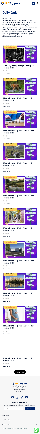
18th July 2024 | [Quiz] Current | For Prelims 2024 (18, 132)
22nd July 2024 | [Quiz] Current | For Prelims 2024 (18, 67)
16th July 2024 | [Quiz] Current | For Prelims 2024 (18, 197)
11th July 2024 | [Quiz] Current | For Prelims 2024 (18, 327)
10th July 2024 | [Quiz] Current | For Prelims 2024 (18, 359)
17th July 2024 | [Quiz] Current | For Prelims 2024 (18, 164)
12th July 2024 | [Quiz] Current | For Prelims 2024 (18, 294)
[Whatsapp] (21, 397)
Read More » (7, 74)
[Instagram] (17, 397)
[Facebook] (12, 397)
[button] (33, 3)
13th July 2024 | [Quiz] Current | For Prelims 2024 (18, 262)
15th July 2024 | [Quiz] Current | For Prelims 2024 (18, 229)
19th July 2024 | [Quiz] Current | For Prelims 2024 (18, 99)
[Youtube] (26, 397)
